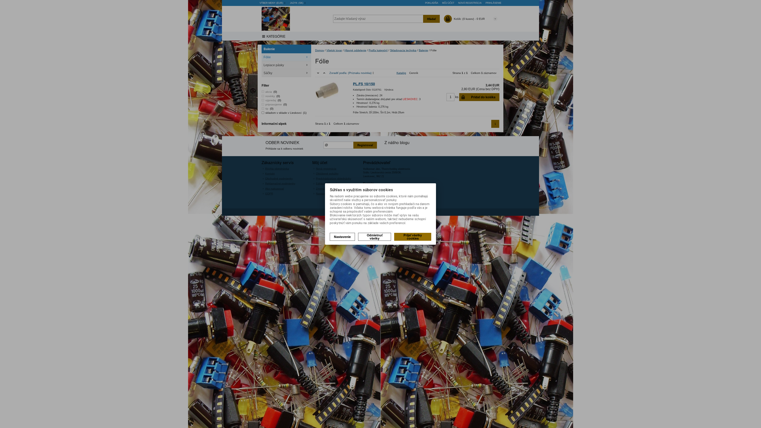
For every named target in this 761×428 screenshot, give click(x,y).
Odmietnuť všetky (374, 237)
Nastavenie (342, 236)
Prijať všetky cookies (412, 237)
